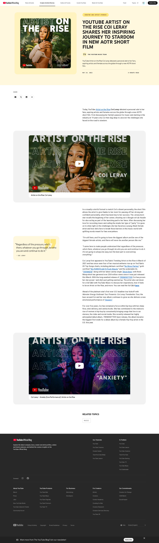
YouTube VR (96, 514)
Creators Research (98, 507)
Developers (69, 496)
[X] (21, 97)
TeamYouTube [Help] (99, 455)
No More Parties (131, 266)
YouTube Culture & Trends (21, 507)
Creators (95, 496)
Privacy (65, 525)
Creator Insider (97, 451)
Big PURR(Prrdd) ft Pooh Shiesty (104, 269)
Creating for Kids (98, 503)
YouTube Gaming (124, 458)
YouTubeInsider (124, 469)
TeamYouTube (123, 455)
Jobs (14, 499)
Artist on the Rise (103, 109)
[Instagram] (22, 478)
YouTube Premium (45, 503)
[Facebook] (15, 97)
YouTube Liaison (98, 458)
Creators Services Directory (101, 510)
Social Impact (123, 499)
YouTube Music (123, 466)
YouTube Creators (98, 447)
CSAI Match (122, 496)
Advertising (69, 492)
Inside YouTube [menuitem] (81, 3)
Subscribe (152, 3)
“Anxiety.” (108, 300)
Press (15, 496)
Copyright (43, 525)
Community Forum (18, 510)
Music (86, 420)
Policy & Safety (32, 525)
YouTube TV (123, 462)
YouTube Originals (45, 499)
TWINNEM (87, 272)
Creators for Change (125, 492)
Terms (72, 525)
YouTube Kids (44, 492)
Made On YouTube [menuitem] (97, 3)
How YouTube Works (19, 503)
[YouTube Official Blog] (11, 3)
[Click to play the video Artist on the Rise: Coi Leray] (79, 163)
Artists (95, 492)
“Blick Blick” (127, 272)
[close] (144, 538)
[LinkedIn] (26, 97)
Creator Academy (98, 499)
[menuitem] (124, 3)
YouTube (95, 443)
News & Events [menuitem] (29, 3)
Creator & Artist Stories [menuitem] (47, 3)
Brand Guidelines (54, 525)
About (15, 492)
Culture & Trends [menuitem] (65, 3)
